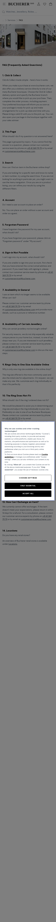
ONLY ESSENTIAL (28, 486)
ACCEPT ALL (28, 493)
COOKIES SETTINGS (28, 478)
